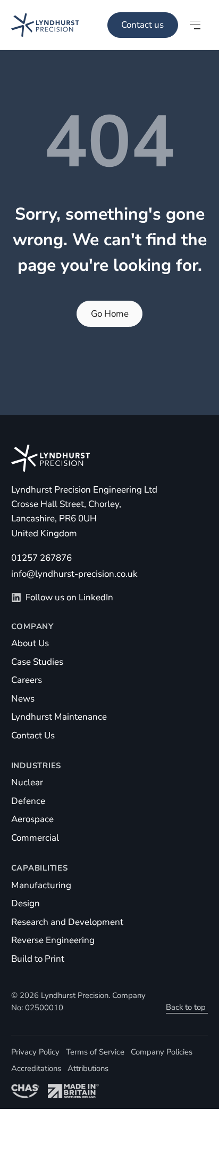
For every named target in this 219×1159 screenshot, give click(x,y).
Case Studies (37, 662)
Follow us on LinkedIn (69, 597)
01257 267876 (41, 558)
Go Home (110, 314)
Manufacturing (41, 885)
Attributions (88, 1068)
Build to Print (37, 959)
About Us (30, 643)
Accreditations (36, 1068)
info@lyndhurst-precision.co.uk (74, 574)
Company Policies (161, 1052)
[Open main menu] (195, 25)
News (23, 699)
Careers (26, 680)
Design (25, 903)
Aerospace (32, 819)
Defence (28, 801)
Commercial (35, 838)
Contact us (142, 25)
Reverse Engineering (53, 940)
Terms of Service (95, 1052)
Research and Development (67, 922)
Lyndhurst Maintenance (59, 717)
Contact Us (33, 735)
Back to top (186, 1007)
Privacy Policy (35, 1052)
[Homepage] (39, 25)
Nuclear (27, 782)
